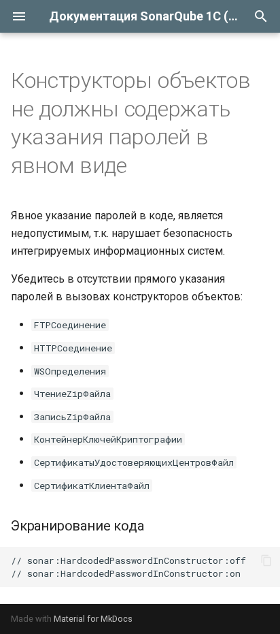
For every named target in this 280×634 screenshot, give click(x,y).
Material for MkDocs (93, 619)
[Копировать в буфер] (266, 560)
